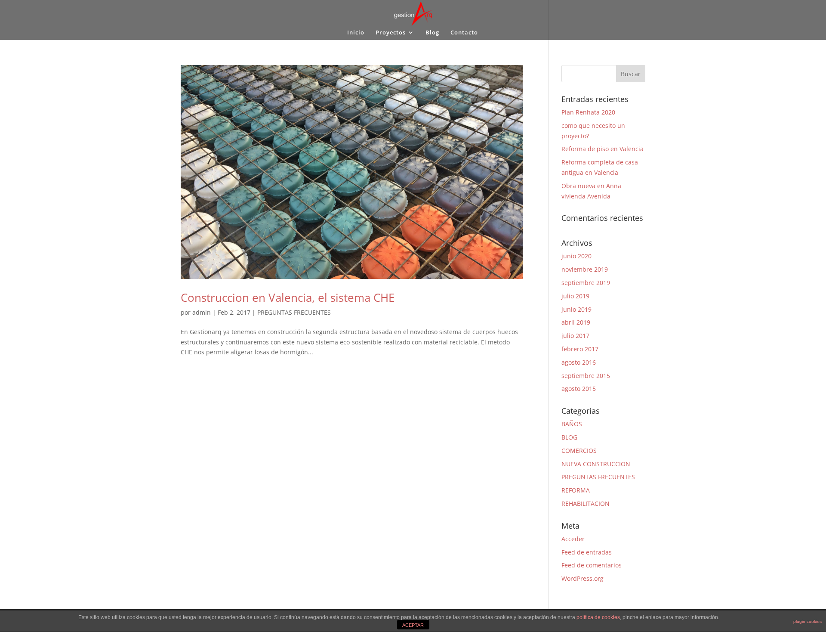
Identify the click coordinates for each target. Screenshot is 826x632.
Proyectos (391, 32)
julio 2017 (575, 335)
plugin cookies (807, 621)
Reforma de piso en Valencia (602, 149)
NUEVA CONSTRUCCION (595, 464)
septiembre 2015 (585, 376)
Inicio (355, 32)
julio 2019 (575, 296)
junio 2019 (576, 309)
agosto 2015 (578, 388)
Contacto (464, 32)
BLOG (569, 437)
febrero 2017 (579, 349)
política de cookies (598, 617)
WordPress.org (582, 578)
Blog (432, 32)
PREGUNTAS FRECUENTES (294, 312)
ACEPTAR (413, 625)
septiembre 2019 (585, 283)
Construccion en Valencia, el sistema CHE (288, 297)
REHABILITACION (585, 503)
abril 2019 (575, 322)
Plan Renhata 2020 (588, 112)
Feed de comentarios (591, 565)
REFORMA (575, 490)
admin (201, 312)
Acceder (573, 539)
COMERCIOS (579, 450)
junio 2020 (576, 256)
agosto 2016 (578, 362)
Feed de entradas (586, 552)
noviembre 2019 (584, 269)
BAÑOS (571, 424)
